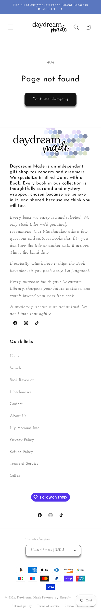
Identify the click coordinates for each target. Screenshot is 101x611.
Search (15, 368)
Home (15, 356)
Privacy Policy (22, 440)
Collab (15, 476)
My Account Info (24, 428)
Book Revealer (22, 380)
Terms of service (48, 606)
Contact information (79, 606)
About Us (18, 416)
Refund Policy (21, 452)
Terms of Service (24, 464)
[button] (11, 27)
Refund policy (22, 606)
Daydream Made (29, 597)
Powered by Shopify (56, 597)
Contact (16, 404)
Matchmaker (21, 392)
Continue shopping (51, 99)
